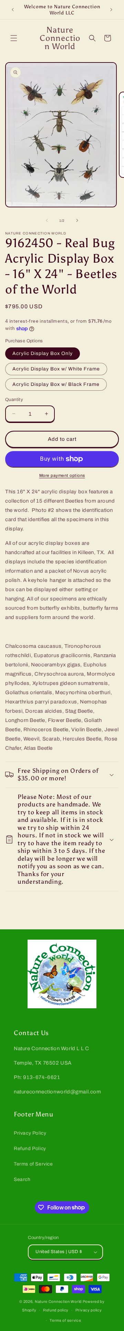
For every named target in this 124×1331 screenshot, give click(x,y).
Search (22, 1179)
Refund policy (56, 1310)
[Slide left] (46, 220)
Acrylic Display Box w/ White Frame (56, 368)
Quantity (14, 399)
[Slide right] (77, 220)
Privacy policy (88, 1310)
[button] (13, 38)
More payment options (62, 475)
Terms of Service (33, 1164)
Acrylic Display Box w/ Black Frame (56, 384)
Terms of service (65, 1320)
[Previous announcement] (12, 9)
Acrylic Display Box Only (42, 353)
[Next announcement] (111, 9)
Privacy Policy (30, 1133)
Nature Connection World (58, 1301)
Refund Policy (30, 1148)
